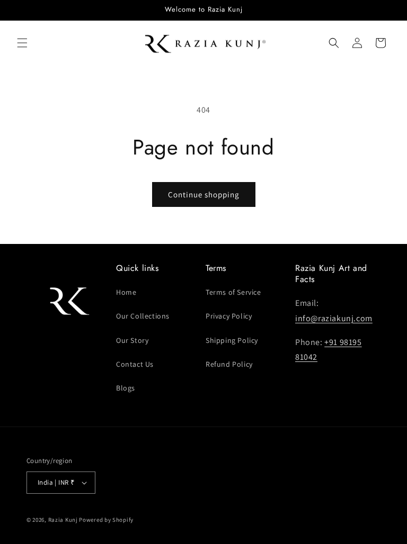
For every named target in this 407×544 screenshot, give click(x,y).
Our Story (132, 340)
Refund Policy (229, 364)
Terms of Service (233, 292)
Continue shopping (204, 194)
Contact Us (135, 364)
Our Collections (143, 316)
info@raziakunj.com (334, 318)
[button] (22, 43)
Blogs (125, 388)
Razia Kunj (63, 519)
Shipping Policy (232, 340)
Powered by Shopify (106, 519)
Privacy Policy (229, 316)
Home (126, 292)
